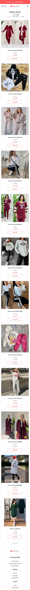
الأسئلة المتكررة (15, 587)
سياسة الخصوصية (15, 566)
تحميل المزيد (15, 543)
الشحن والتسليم (15, 578)
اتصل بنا (15, 585)
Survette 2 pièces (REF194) (15, 355)
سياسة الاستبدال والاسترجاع (15, 563)
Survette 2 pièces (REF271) (15, 181)
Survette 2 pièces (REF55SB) (15, 137)
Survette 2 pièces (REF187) (15, 398)
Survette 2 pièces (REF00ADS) (15, 485)
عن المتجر (15, 573)
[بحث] (5, 6)
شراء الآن (15, 58)
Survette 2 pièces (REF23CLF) (15, 268)
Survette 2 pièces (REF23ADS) (15, 311)
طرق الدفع (15, 575)
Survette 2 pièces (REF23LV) (15, 224)
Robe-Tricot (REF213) (15, 529)
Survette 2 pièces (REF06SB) (15, 442)
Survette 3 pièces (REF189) (15, 94)
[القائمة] (28, 6)
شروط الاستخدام (15, 561)
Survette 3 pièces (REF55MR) (15, 50)
